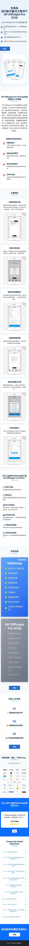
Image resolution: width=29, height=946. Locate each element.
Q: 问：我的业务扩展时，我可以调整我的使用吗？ (13, 910)
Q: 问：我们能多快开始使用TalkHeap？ (14, 886)
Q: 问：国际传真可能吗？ (10, 899)
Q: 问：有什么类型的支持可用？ (12, 917)
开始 (14, 688)
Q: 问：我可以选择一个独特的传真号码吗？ (13, 872)
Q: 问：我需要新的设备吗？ (10, 852)
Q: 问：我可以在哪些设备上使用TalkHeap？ (14, 892)
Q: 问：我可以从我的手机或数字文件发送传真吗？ (13, 858)
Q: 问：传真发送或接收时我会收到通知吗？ (13, 865)
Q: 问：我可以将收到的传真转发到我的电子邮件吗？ (13, 879)
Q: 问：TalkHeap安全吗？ (10, 904)
